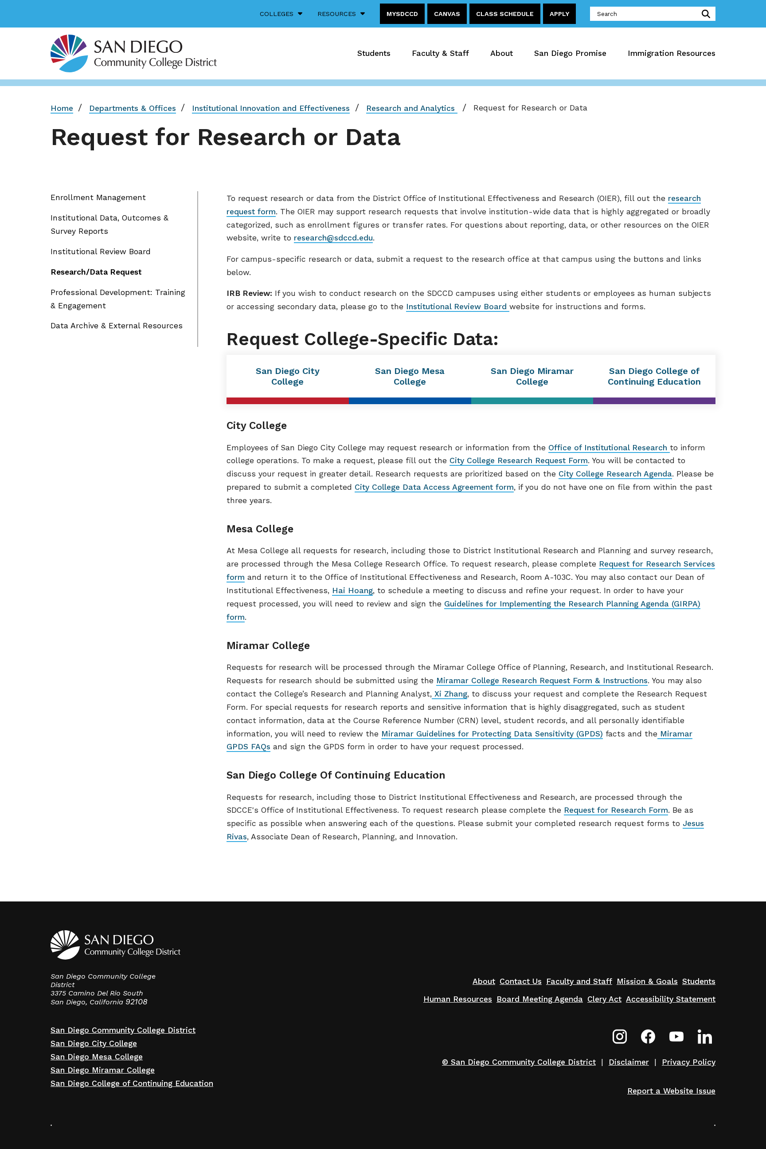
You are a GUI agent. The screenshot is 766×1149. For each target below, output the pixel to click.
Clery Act (604, 999)
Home (62, 108)
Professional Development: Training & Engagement (118, 299)
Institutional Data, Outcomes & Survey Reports (109, 224)
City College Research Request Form (518, 460)
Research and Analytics (411, 108)
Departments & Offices (132, 108)
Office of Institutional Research (609, 447)
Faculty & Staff (440, 53)
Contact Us (521, 981)
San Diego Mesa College (410, 376)
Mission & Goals (647, 981)
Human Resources (457, 999)
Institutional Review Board (101, 251)
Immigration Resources (671, 53)
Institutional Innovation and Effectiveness (271, 108)
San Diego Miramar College (532, 376)
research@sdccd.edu (333, 237)
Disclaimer (629, 1062)
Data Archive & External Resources (117, 325)
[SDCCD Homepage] (134, 53)
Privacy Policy (688, 1062)
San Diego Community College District (123, 1030)
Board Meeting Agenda (539, 999)
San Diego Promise (570, 53)
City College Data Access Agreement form (434, 487)
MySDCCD (402, 13)
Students (374, 53)
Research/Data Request (96, 272)
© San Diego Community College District (519, 1062)
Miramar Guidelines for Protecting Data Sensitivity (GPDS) (492, 733)
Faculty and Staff (579, 981)
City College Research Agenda (615, 473)
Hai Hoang (352, 590)
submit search (704, 14)
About (501, 53)
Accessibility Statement (670, 999)
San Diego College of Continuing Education (654, 376)
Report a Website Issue (671, 1090)
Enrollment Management (98, 197)
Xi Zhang (449, 693)
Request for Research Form (616, 810)
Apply (559, 13)
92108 (136, 1001)
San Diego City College (288, 376)
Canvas (447, 13)
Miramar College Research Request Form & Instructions (542, 680)
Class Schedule (505, 13)
